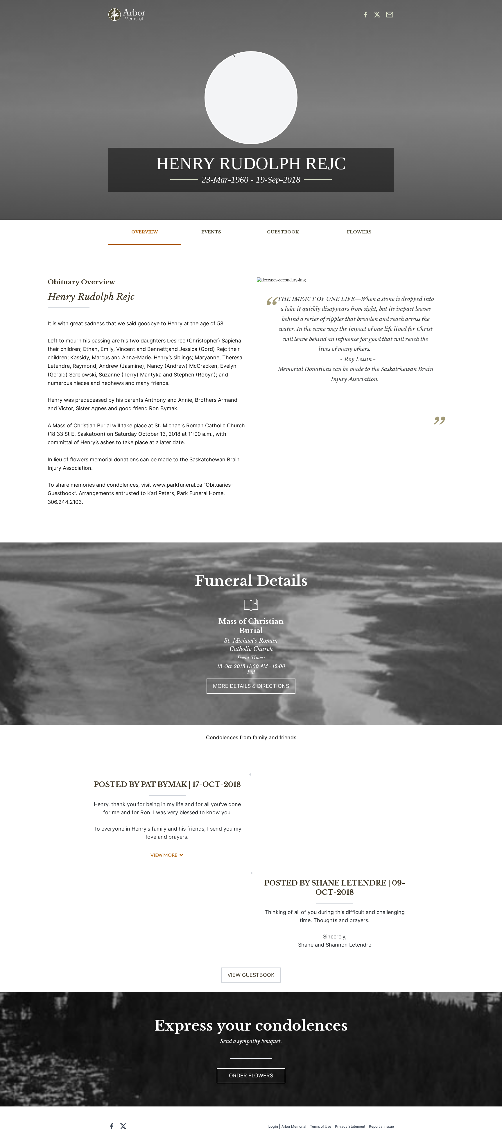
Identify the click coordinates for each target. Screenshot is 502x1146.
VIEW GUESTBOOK (251, 975)
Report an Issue (381, 1126)
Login (273, 1126)
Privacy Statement (350, 1126)
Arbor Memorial (294, 1126)
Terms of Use (320, 1126)
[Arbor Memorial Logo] (126, 14)
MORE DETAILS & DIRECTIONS (251, 686)
